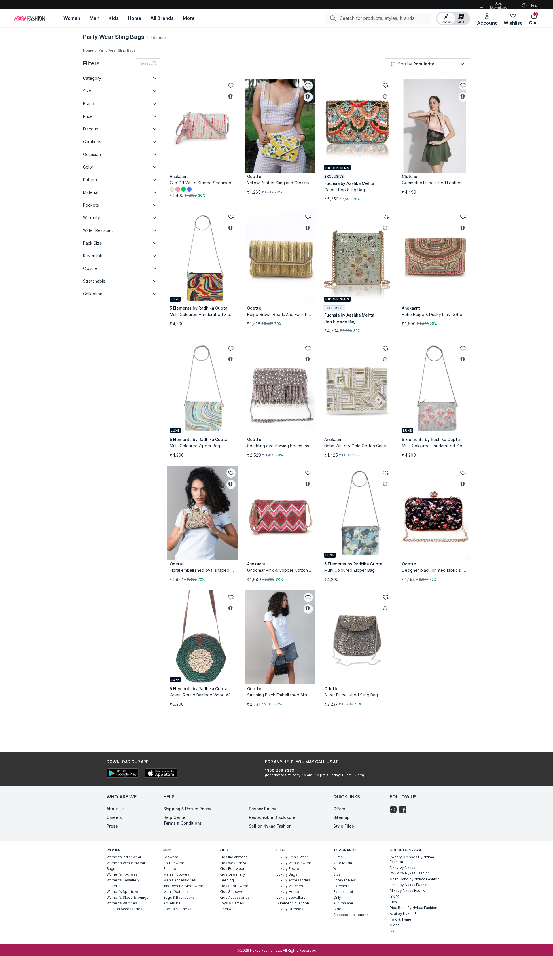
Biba (337, 874)
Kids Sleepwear (233, 891)
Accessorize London (351, 915)
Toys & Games (232, 903)
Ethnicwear (172, 868)
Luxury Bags (286, 874)
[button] (453, 18)
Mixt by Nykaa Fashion (408, 890)
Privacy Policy (262, 808)
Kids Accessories (235, 897)
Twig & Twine (400, 919)
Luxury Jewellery (291, 897)
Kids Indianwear (233, 857)
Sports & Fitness (177, 909)
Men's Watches (176, 891)
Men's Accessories (179, 880)
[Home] (29, 18)
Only (337, 897)
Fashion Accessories (124, 909)
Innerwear (228, 909)
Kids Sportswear (234, 886)
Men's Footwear (177, 874)
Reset (144, 63)
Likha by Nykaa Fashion (409, 885)
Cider (338, 909)
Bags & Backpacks (179, 897)
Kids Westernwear (235, 863)
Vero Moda (342, 863)
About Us (116, 808)
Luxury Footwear (290, 868)
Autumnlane (343, 903)
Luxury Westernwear (293, 863)
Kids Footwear (232, 868)
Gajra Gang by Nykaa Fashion (414, 879)
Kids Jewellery (232, 874)
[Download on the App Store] (161, 773)
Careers (114, 817)
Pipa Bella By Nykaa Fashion (413, 908)
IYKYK (394, 896)
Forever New (344, 880)
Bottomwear (173, 863)
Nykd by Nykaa (402, 867)
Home (88, 50)
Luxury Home (287, 891)
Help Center (175, 817)
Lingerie (114, 886)
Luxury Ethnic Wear (292, 857)
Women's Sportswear (125, 891)
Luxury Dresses (289, 909)
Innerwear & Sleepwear (183, 886)
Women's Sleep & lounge (128, 897)
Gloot (394, 925)
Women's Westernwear (126, 863)
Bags (111, 868)
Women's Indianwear (124, 857)
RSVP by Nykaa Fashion (410, 873)
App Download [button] (498, 5)
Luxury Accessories (293, 880)
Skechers (341, 886)
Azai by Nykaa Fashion (409, 913)
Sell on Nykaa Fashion (270, 826)
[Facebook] (404, 809)
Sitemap (341, 817)
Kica (393, 902)
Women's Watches (122, 903)
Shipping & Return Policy (187, 808)
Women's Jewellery (123, 880)
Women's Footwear (123, 874)
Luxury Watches (289, 886)
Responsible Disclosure (272, 817)
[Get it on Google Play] (123, 773)
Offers (339, 808)
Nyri (393, 931)
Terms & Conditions (182, 823)
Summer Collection (292, 903)
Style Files (343, 826)
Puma (338, 857)
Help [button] (533, 5)
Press (112, 826)
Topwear (170, 857)
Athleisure (172, 903)
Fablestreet (343, 891)
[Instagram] (394, 809)
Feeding (227, 880)
